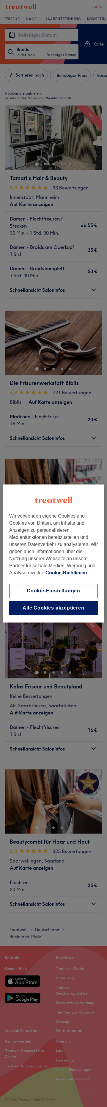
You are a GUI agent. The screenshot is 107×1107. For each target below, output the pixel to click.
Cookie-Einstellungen (53, 590)
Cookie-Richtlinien (66, 572)
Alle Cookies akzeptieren (53, 607)
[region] (53, 553)
